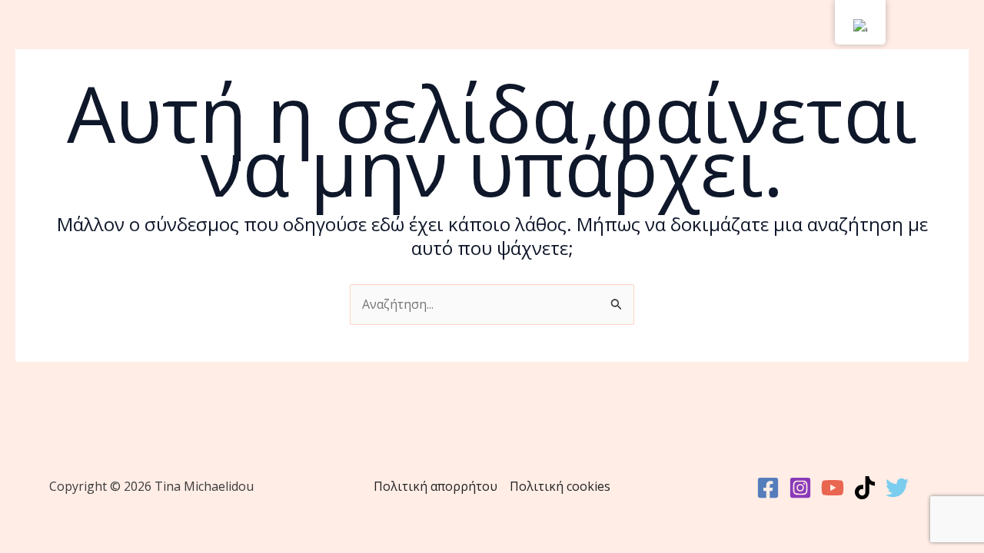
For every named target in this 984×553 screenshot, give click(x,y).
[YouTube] (832, 487)
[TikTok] (864, 487)
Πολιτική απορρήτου (435, 486)
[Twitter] (897, 487)
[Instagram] (800, 487)
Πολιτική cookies (560, 486)
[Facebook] (768, 487)
